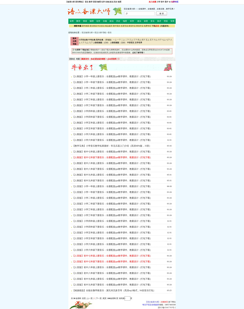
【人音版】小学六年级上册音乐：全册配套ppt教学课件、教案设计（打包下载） (112, 244)
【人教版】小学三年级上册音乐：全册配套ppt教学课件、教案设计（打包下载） (112, 99)
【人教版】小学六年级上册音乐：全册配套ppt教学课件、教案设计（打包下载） (112, 134)
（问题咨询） (161, 26)
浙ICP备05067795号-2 (167, 307)
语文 (87, 2)
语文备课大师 (87, 32)
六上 (156, 40)
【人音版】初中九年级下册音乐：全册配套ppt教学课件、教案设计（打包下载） (112, 284)
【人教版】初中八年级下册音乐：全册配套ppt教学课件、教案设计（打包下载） (112, 169)
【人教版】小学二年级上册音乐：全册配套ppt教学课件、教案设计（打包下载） (112, 88)
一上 (115, 40)
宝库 (172, 21)
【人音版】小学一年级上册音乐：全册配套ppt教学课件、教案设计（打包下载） (112, 186)
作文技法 (101, 26)
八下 (83, 42)
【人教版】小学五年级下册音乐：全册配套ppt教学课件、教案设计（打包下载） (112, 128)
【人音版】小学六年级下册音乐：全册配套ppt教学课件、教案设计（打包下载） (112, 250)
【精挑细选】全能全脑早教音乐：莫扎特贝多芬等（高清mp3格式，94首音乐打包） (113, 290)
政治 (111, 2)
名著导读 (124, 26)
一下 (119, 40)
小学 (158, 2)
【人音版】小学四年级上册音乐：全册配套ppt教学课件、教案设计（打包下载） (112, 221)
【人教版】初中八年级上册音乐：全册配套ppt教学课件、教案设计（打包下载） (112, 163)
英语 (95, 2)
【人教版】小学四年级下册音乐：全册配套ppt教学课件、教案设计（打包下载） (112, 117)
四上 (139, 40)
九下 (91, 42)
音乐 (152, 21)
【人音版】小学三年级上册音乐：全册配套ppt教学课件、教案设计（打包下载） (112, 209)
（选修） (118, 42)
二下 (127, 40)
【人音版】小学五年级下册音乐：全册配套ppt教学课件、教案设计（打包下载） (112, 238)
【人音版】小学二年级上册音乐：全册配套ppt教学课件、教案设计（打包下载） (112, 198)
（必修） (101, 42)
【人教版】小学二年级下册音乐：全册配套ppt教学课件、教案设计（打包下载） (112, 94)
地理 (119, 2)
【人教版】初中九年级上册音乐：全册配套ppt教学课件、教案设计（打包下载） (112, 175)
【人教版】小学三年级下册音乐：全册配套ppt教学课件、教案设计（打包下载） (112, 105)
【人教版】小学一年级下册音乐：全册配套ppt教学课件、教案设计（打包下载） (112, 82)
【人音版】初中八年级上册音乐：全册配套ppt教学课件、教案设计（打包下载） (112, 267)
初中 (162, 2)
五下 (151, 40)
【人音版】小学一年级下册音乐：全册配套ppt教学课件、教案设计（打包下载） (112, 192)
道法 (139, 21)
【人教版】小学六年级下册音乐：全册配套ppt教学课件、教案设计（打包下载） (112, 140)
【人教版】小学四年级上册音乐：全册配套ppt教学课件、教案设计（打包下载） (112, 111)
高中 (166, 2)
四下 (143, 40)
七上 (164, 40)
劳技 (166, 21)
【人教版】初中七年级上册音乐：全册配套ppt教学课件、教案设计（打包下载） (112, 151)
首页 (72, 21)
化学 (103, 2)
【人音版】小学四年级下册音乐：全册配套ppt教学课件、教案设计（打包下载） (112, 227)
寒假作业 (139, 26)
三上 (131, 40)
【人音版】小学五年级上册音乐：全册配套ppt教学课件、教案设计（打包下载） (112, 232)
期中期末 (116, 26)
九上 (87, 42)
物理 (99, 2)
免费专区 (147, 26)
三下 (135, 40)
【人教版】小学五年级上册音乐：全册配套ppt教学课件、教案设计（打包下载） (112, 122)
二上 (123, 40)
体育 (146, 21)
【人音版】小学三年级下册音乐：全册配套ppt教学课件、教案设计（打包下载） (112, 215)
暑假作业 (132, 26)
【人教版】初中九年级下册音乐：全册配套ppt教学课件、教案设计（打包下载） (112, 180)
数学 (91, 2)
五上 (147, 40)
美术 (159, 21)
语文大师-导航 (100, 32)
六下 (160, 40)
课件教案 (85, 26)
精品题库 (108, 26)
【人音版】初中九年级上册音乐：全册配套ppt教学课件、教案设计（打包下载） (112, 279)
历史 (115, 2)
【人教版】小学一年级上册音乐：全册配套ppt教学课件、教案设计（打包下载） (112, 76)
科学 (132, 21)
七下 (168, 40)
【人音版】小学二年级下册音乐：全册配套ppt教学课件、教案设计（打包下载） (112, 203)
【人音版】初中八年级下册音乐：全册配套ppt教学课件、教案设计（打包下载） (112, 273)
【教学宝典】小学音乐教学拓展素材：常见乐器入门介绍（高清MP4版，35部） (111, 146)
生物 (107, 2)
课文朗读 (93, 26)
